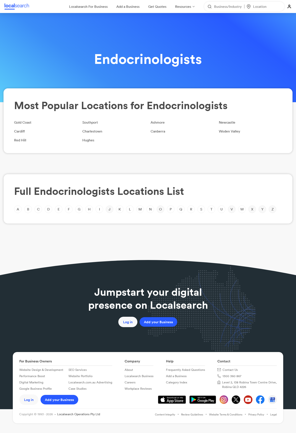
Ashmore (158, 122)
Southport (90, 122)
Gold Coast (22, 122)
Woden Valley (229, 131)
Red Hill (20, 140)
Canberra (158, 131)
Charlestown (92, 131)
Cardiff (19, 131)
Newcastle (227, 122)
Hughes (88, 140)
